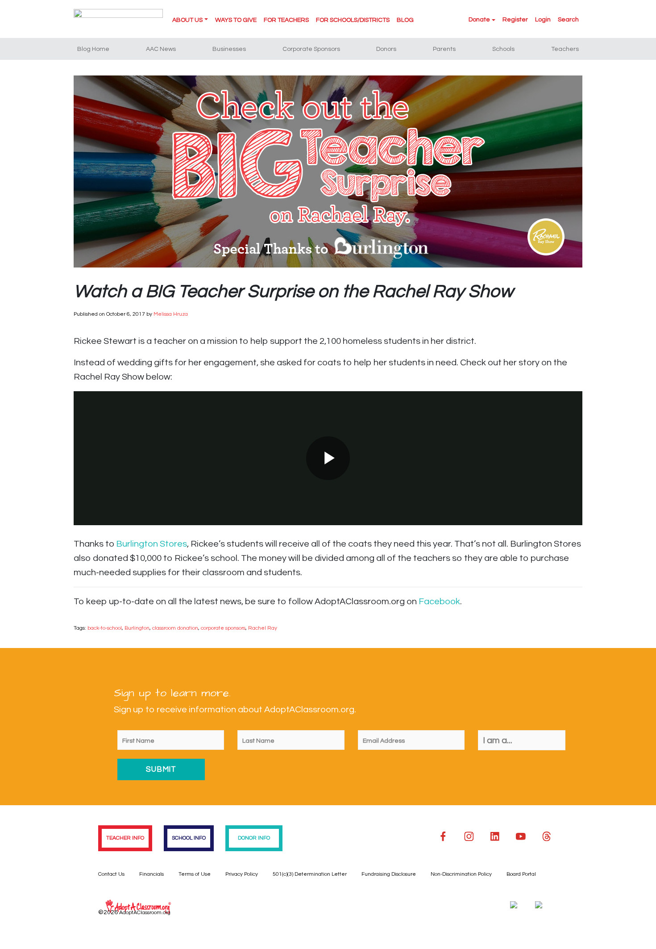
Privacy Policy (241, 874)
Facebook (439, 601)
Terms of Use (195, 874)
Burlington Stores (151, 543)
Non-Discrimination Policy (461, 874)
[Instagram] (469, 836)
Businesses (229, 49)
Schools (503, 49)
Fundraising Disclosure (388, 874)
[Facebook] (443, 836)
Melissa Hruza (171, 314)
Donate (479, 20)
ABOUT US (187, 20)
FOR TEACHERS (286, 20)
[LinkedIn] (495, 836)
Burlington (137, 628)
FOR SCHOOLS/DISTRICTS (353, 20)
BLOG (405, 20)
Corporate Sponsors (311, 49)
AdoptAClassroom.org (144, 913)
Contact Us (111, 874)
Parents (444, 49)
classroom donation (175, 628)
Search (568, 20)
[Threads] (547, 836)
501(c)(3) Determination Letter (310, 874)
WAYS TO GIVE (236, 20)
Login (543, 20)
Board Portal (521, 874)
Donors (386, 49)
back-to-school (104, 628)
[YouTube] (521, 836)
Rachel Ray (262, 628)
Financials (151, 874)
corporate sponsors (223, 628)
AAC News (161, 49)
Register (515, 20)
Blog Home (93, 49)
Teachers (565, 49)
